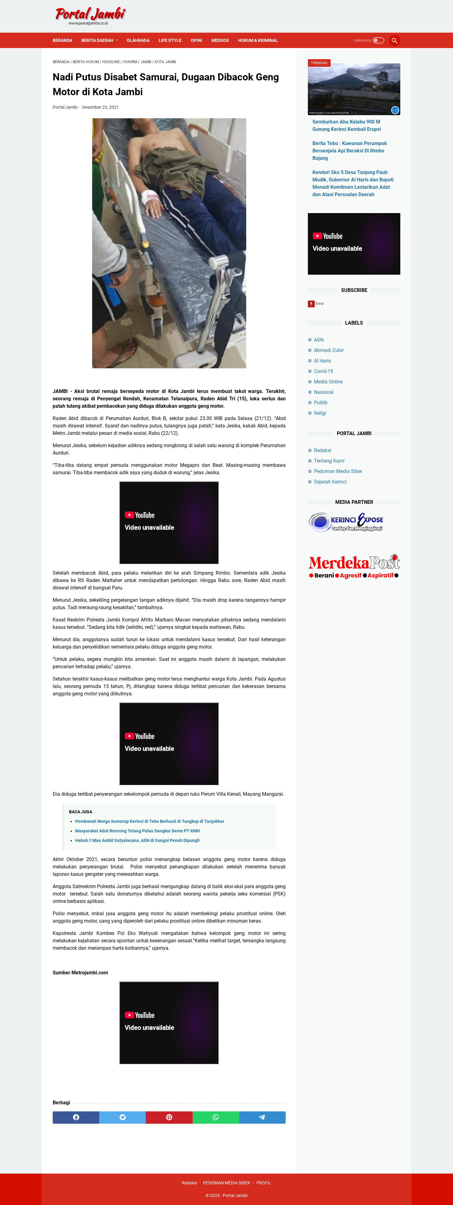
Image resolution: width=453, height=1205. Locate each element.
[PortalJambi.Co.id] (96, 16)
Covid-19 (323, 371)
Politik (321, 403)
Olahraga (138, 40)
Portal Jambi (235, 1195)
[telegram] (262, 1117)
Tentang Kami (329, 461)
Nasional (323, 392)
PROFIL (263, 1182)
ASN (319, 340)
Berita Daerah (97, 40)
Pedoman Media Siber (338, 471)
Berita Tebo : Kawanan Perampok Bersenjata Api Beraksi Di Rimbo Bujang (349, 150)
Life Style (170, 40)
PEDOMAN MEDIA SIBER (226, 1182)
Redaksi (322, 450)
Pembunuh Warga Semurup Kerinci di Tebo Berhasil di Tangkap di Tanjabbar (149, 821)
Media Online (328, 382)
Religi (320, 413)
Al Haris (322, 361)
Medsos (220, 40)
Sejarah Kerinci (330, 482)
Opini (196, 40)
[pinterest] (169, 1117)
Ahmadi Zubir (329, 350)
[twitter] (122, 1117)
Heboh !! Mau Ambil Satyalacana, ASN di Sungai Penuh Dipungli (137, 840)
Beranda (62, 40)
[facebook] (76, 1117)
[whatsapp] (216, 1117)
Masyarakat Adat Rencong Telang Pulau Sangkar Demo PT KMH (137, 831)
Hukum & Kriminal (258, 40)
